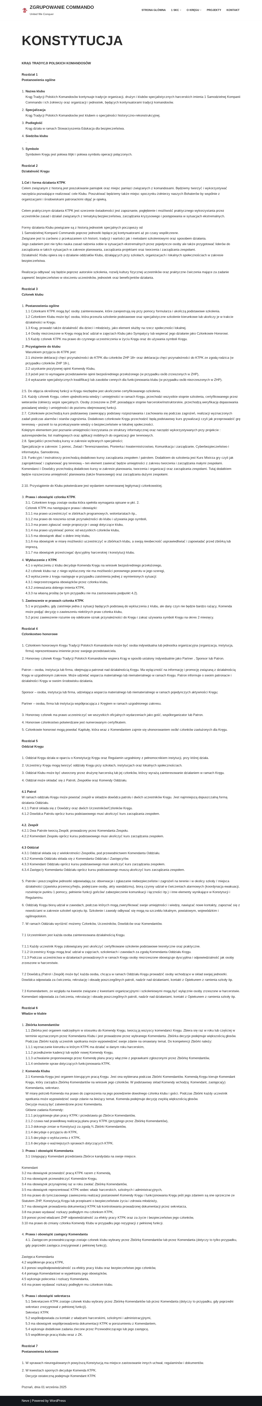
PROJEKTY (214, 10)
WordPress (58, 1401)
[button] (180, 10)
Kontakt (233, 10)
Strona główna (154, 10)
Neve (25, 1401)
